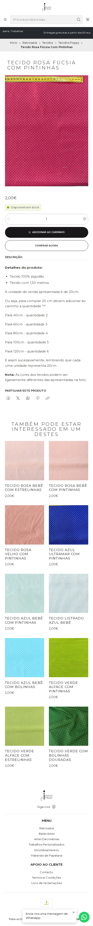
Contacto (46, 872)
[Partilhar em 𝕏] (18, 398)
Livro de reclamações (46, 883)
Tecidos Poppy (68, 43)
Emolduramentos (46, 850)
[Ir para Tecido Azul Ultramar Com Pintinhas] (68, 524)
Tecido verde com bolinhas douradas (68, 755)
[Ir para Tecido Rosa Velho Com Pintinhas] (24, 524)
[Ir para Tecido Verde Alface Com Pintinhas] (68, 657)
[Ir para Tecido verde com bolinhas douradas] (68, 726)
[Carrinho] (88, 19)
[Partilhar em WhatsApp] (27, 398)
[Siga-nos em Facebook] (54, 807)
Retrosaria (29, 43)
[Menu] (5, 19)
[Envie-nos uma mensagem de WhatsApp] (84, 917)
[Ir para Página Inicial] (46, 7)
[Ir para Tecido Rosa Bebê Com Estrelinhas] (24, 460)
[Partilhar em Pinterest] (37, 398)
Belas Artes (47, 833)
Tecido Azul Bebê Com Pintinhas (24, 620)
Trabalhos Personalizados (46, 844)
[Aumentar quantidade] (84, 219)
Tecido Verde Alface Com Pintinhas (63, 687)
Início (13, 43)
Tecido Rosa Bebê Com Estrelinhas (24, 488)
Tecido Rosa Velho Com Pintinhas (18, 554)
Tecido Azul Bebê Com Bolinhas (24, 685)
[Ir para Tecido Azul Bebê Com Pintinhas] (24, 593)
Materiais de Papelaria (46, 855)
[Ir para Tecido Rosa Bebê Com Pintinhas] (68, 460)
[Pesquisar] (78, 19)
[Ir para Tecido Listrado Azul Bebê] (68, 593)
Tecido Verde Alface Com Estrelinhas (19, 755)
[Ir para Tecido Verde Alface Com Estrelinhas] (24, 726)
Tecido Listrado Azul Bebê (66, 620)
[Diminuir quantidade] (8, 219)
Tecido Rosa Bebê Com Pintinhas (68, 488)
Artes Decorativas (46, 839)
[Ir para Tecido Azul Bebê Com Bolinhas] (24, 657)
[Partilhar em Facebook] (8, 398)
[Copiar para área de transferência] (47, 398)
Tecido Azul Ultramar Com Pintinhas (64, 554)
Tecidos (47, 43)
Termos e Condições (46, 877)
